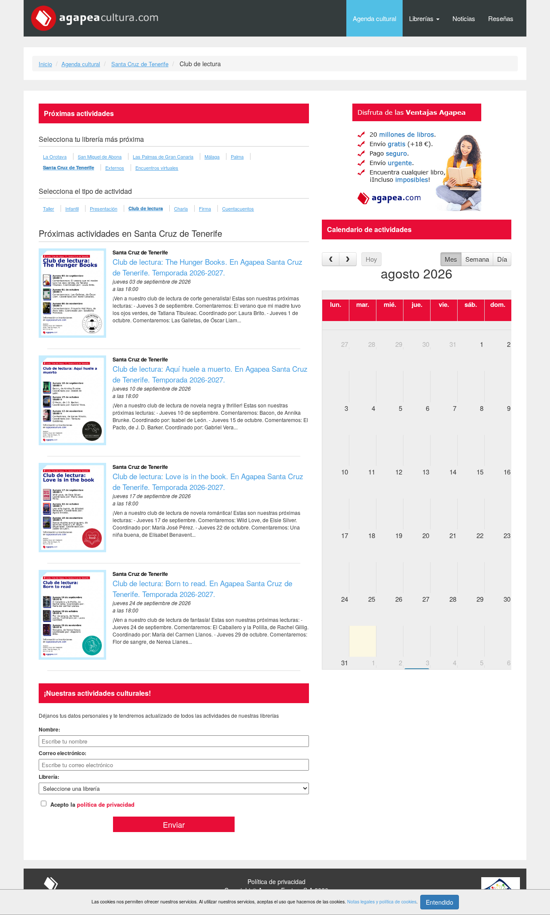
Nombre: (49, 729)
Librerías (422, 18)
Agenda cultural (374, 18)
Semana (477, 258)
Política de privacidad (277, 881)
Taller (48, 208)
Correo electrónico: (62, 753)
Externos (114, 167)
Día (502, 258)
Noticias (463, 18)
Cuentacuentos (238, 208)
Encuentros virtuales (156, 167)
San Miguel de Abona (100, 156)
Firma (205, 208)
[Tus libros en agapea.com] (416, 157)
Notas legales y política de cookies (381, 901)
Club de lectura (145, 208)
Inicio (45, 64)
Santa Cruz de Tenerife (139, 64)
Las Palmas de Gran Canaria (163, 156)
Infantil (72, 208)
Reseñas (500, 18)
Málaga (212, 156)
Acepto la (92, 804)
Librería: (49, 776)
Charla (181, 208)
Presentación (103, 208)
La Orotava (55, 156)
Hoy (371, 258)
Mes (451, 258)
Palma (237, 156)
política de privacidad (105, 804)
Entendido (439, 902)
